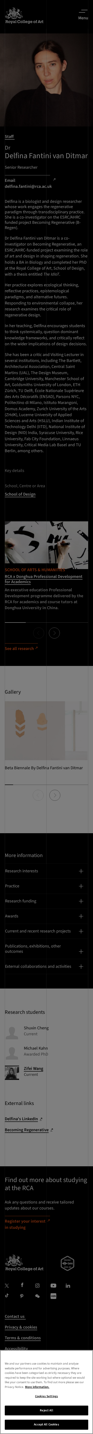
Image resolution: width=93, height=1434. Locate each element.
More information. (37, 1387)
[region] (46, 1392)
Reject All (46, 1410)
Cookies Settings (46, 1396)
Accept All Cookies (46, 1424)
